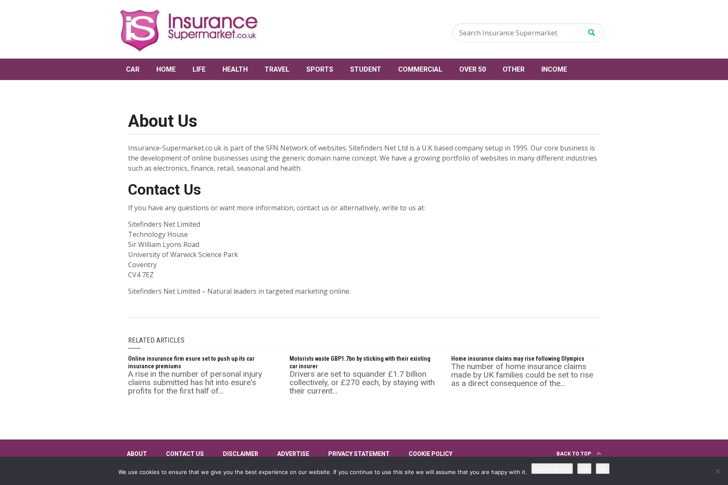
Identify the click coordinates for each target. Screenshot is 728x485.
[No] (717, 471)
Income (554, 69)
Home (166, 69)
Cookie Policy (430, 453)
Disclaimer (240, 453)
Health (235, 69)
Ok (602, 468)
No (584, 468)
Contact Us (185, 453)
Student (365, 69)
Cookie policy (552, 468)
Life (199, 69)
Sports (319, 69)
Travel (277, 69)
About (137, 453)
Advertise (293, 453)
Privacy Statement (359, 453)
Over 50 (472, 69)
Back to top (574, 454)
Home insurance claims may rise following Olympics (517, 358)
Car (132, 69)
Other (514, 69)
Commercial (420, 69)
